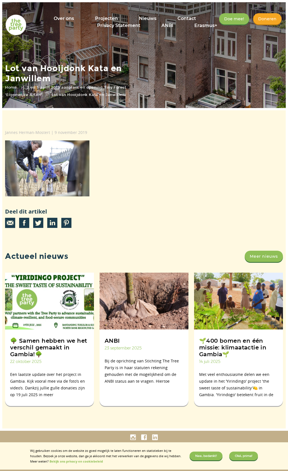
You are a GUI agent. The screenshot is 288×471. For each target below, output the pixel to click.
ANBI (167, 25)
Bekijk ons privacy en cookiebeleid (76, 461)
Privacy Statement (118, 25)
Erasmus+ (205, 25)
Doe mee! (234, 18)
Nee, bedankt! (206, 456)
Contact (186, 18)
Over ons (64, 18)
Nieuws (147, 18)
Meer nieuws (264, 256)
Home (11, 87)
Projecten (106, 18)
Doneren (267, 18)
